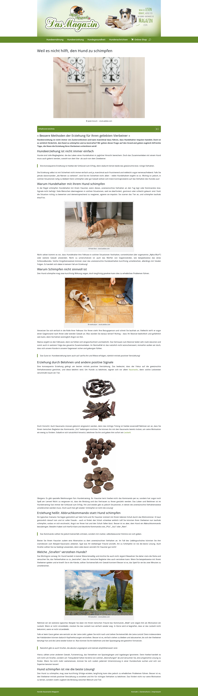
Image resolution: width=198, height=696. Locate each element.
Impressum (156, 692)
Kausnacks (133, 369)
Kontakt (134, 692)
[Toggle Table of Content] (155, 129)
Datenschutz (145, 692)
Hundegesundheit (96, 40)
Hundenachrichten (118, 40)
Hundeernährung (54, 40)
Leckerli (127, 432)
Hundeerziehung (75, 40)
